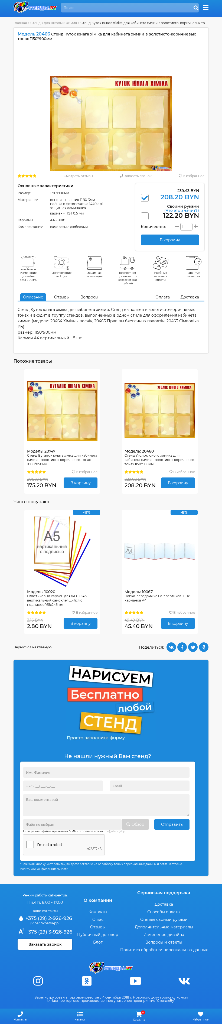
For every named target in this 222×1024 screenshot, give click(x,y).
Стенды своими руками (164, 919)
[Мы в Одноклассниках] (86, 981)
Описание (33, 297)
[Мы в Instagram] (38, 981)
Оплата (162, 297)
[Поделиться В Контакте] (171, 647)
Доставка (190, 297)
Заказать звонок (137, 176)
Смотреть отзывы (78, 176)
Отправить (172, 824)
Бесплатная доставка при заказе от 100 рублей (127, 278)
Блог (98, 942)
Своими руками (181, 208)
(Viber (35, 923)
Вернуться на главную (32, 647)
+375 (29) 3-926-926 (48, 932)
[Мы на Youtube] (135, 981)
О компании (98, 900)
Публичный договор (97, 934)
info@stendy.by (114, 831)
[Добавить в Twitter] (193, 647)
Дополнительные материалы (164, 927)
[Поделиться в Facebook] (182, 647)
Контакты (98, 911)
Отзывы (62, 297)
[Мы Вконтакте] (184, 981)
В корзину (80, 482)
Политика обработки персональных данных (164, 949)
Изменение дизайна (163, 934)
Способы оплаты (163, 911)
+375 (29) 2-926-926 (48, 918)
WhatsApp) (50, 923)
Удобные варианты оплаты (161, 276)
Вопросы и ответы (163, 942)
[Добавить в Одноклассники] (203, 647)
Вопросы (89, 297)
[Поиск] (196, 8)
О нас (97, 919)
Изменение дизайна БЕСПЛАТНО (28, 276)
